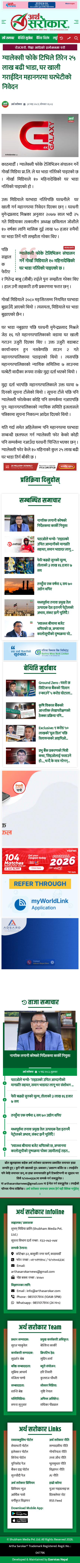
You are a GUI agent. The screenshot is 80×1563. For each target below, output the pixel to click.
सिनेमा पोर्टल (18, 1458)
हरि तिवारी (46, 1372)
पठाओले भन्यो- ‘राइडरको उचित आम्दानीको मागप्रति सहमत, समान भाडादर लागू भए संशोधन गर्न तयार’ (56, 544)
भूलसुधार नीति (57, 1463)
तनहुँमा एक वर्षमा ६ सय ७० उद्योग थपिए (54, 586)
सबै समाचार (8, 38)
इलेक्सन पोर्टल (19, 1452)
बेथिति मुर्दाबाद (25, 38)
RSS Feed (55, 1501)
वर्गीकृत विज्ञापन (20, 1501)
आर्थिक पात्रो (18, 1495)
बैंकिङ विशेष (42, 38)
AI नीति (53, 1475)
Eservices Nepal (58, 1559)
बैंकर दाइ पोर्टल (20, 1469)
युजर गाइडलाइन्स (59, 1489)
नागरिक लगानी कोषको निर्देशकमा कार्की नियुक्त (52, 523)
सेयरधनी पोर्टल (19, 1446)
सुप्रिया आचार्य (19, 1372)
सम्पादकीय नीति (58, 1446)
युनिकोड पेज (18, 1463)
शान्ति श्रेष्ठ (17, 1391)
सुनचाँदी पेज (18, 1475)
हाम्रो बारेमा (55, 1483)
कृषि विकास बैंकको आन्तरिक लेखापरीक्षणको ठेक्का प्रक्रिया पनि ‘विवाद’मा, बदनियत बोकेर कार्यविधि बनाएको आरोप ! (55, 710)
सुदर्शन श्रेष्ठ (17, 1359)
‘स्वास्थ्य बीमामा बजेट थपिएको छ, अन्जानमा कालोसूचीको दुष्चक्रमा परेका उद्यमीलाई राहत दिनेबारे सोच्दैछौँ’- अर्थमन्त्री (55, 629)
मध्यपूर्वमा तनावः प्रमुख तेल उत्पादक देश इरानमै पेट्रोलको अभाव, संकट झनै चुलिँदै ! (55, 607)
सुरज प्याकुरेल (19, 1345)
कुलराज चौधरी (48, 1378)
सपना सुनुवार (18, 1405)
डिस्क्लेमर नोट (57, 1495)
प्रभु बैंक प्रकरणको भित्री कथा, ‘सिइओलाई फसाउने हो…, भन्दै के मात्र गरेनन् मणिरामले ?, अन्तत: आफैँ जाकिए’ (55, 756)
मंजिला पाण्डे (18, 1378)
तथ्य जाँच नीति (57, 1458)
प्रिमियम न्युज (18, 1489)
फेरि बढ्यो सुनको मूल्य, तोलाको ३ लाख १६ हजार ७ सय (54, 565)
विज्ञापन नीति (56, 1469)
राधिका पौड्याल (49, 1405)
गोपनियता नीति (58, 1452)
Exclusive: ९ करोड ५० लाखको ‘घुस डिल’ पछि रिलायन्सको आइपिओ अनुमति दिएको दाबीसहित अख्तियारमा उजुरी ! (55, 733)
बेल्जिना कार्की (48, 1345)
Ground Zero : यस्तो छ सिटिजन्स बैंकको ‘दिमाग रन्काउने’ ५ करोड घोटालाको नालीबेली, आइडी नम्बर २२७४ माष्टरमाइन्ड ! (56, 688)
